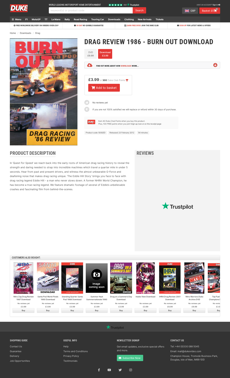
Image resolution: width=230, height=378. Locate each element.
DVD (90, 54)
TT (46, 19)
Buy (23, 310)
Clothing (129, 19)
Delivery (14, 356)
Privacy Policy (71, 356)
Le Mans (55, 19)
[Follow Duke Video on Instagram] (130, 370)
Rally (67, 19)
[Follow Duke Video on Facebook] (99, 370)
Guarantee (15, 351)
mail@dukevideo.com (189, 351)
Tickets (160, 19)
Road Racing (80, 19)
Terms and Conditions (75, 351)
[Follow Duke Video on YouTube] (109, 370)
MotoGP (36, 19)
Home (13, 33)
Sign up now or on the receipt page (146, 124)
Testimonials (70, 360)
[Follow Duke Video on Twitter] (120, 370)
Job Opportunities (20, 360)
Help (66, 346)
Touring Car (97, 19)
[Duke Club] (91, 123)
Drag (37, 33)
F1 (26, 19)
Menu (18, 19)
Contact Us (16, 346)
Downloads (114, 19)
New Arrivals (144, 19)
